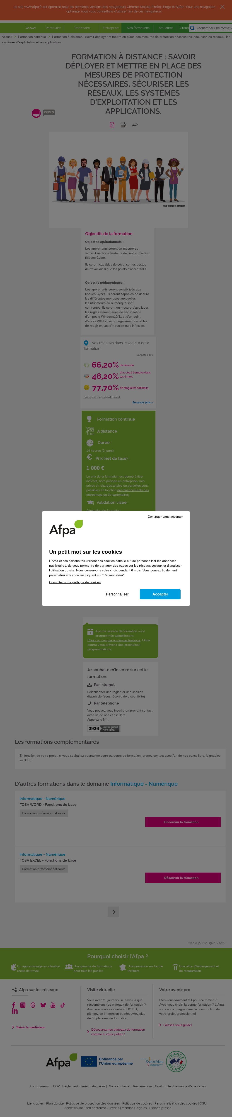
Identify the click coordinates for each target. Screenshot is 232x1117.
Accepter (160, 594)
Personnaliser (117, 594)
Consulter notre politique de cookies (75, 582)
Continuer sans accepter (165, 516)
